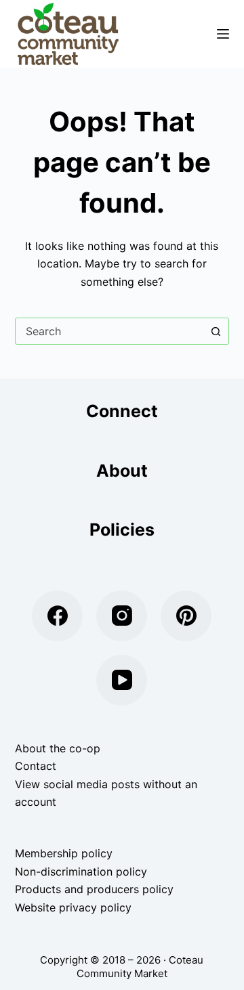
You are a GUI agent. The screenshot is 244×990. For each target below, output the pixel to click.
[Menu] (223, 34)
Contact (35, 766)
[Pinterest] (186, 615)
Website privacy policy (73, 907)
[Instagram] (121, 615)
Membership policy (64, 853)
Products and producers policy (94, 889)
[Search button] (215, 331)
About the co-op (57, 748)
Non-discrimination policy (81, 871)
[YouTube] (121, 680)
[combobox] (109, 331)
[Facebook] (57, 615)
